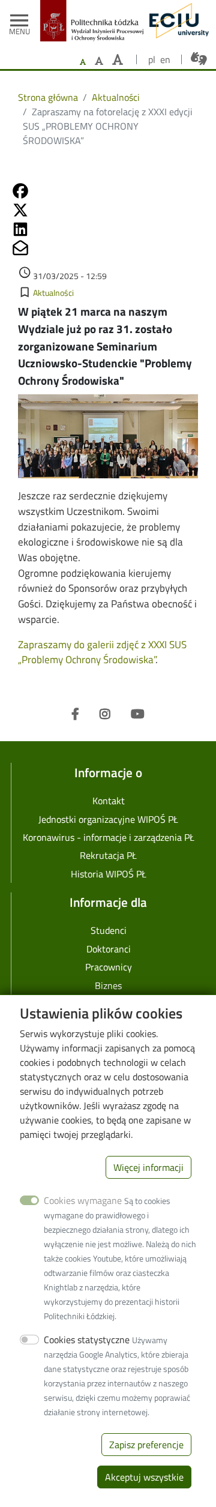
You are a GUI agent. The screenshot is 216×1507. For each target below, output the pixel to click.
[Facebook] (75, 714)
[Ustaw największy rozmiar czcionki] (117, 59)
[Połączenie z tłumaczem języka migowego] (199, 58)
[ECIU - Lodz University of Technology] (176, 20)
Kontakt (108, 800)
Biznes (108, 985)
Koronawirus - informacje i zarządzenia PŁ (108, 837)
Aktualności (116, 97)
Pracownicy (108, 967)
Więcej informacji (148, 1167)
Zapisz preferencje (146, 1444)
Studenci (109, 930)
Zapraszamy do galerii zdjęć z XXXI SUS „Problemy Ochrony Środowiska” (102, 652)
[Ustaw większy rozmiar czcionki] (99, 60)
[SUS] (108, 441)
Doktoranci (108, 949)
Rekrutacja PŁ (108, 855)
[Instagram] (105, 714)
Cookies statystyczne (87, 1339)
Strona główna (48, 97)
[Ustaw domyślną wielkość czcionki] (83, 62)
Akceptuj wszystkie (144, 1477)
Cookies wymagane (83, 1200)
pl (151, 59)
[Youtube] (138, 714)
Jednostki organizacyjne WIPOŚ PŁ (108, 819)
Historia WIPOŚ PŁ (108, 874)
